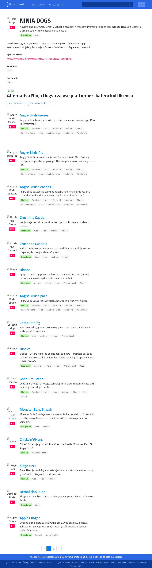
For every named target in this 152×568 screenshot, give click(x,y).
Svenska (143, 562)
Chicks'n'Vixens (31, 439)
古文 (80, 566)
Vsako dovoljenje (38, 103)
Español (50, 562)
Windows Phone (28, 132)
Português (122, 562)
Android (69, 128)
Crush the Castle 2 (33, 243)
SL (140, 4)
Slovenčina (133, 562)
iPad (41, 132)
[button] (39, 5)
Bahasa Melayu (102, 562)
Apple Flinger (30, 517)
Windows (36, 128)
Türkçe (73, 566)
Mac (46, 128)
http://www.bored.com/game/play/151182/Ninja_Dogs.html (39, 59)
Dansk (33, 562)
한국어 (91, 562)
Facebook (57, 128)
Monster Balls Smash (36, 409)
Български (16, 562)
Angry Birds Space (33, 296)
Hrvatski (75, 562)
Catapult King (30, 322)
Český (25, 562)
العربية (7, 562)
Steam (24, 396)
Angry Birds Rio (31, 152)
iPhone (80, 128)
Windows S (82, 132)
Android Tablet (54, 132)
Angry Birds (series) (34, 115)
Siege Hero (28, 465)
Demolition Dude (32, 491)
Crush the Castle (32, 217)
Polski (113, 562)
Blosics (25, 348)
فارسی (58, 562)
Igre (10, 70)
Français (66, 562)
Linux (55, 392)
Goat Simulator (31, 378)
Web (37, 35)
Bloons (25, 269)
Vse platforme (16, 103)
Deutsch (41, 562)
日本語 (84, 562)
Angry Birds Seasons (35, 186)
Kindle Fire (68, 132)
